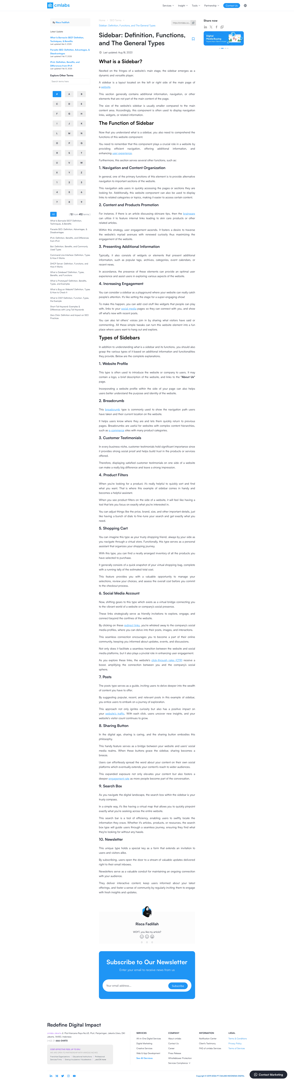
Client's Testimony (207, 1043)
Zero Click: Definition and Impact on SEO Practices (69, 316)
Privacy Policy (235, 1043)
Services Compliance (178, 1063)
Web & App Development (148, 1053)
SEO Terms (115, 20)
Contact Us (173, 1043)
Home (102, 20)
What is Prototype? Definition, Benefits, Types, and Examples (68, 282)
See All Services (144, 1058)
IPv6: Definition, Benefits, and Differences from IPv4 (69, 239)
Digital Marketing (144, 1043)
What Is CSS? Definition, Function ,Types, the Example (69, 299)
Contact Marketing (271, 1074)
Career (171, 1048)
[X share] (211, 27)
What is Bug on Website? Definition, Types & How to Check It (70, 291)
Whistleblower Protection (180, 1058)
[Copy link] (222, 27)
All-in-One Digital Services (148, 1038)
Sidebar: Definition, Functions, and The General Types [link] (127, 25)
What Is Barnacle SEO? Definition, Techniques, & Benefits (66, 222)
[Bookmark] (193, 39)
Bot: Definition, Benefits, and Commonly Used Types (69, 248)
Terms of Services (236, 1048)
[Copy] (193, 23)
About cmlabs (174, 1038)
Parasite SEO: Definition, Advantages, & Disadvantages (68, 231)
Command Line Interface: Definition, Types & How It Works (70, 256)
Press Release (174, 1053)
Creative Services (144, 1048)
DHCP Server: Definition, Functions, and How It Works (69, 265)
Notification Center (208, 1038)
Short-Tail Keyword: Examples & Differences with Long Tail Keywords (67, 308)
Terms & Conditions (237, 1038)
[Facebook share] (216, 27)
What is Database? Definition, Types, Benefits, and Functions (67, 273)
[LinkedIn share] (205, 27)
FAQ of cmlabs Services (210, 1048)
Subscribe (178, 986)
